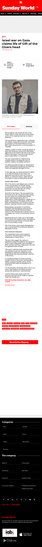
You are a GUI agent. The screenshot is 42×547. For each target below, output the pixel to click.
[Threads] (34, 499)
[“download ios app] (25, 537)
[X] (19, 74)
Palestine (5, 326)
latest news (17, 323)
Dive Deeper (11, 126)
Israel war (9, 323)
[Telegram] (23, 74)
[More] (37, 74)
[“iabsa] (10, 537)
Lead (23, 323)
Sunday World (15, 328)
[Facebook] (10, 74)
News (4, 36)
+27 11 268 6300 (13, 504)
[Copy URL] (32, 74)
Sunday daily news (25, 326)
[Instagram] (8, 499)
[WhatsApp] (28, 74)
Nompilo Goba (9, 285)
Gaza (4, 323)
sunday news (6, 328)
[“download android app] (10, 543)
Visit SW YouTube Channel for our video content (18, 281)
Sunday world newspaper (27, 328)
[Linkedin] (15, 74)
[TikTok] (17, 499)
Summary (29, 126)
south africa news (13, 326)
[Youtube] (30, 499)
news (27, 323)
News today (34, 323)
